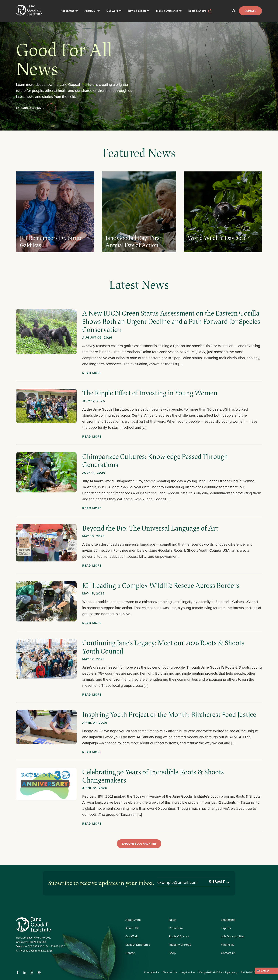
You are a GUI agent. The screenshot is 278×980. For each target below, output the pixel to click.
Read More (92, 373)
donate (250, 11)
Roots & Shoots (197, 11)
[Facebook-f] (17, 972)
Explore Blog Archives (139, 844)
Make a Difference (167, 11)
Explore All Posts (30, 108)
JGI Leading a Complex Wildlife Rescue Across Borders (161, 585)
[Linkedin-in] (24, 972)
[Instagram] (31, 972)
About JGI (90, 11)
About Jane (67, 11)
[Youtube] (39, 972)
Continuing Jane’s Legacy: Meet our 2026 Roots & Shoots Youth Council (163, 646)
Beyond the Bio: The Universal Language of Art (150, 528)
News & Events (137, 11)
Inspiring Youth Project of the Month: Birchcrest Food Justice (169, 714)
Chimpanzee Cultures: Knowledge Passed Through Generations (155, 460)
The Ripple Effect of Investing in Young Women (150, 392)
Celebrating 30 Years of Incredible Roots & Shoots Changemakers (153, 775)
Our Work (112, 11)
